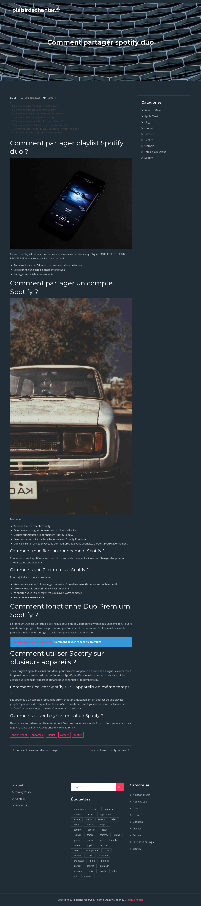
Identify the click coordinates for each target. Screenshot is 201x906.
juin (101, 840)
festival (77, 834)
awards (101, 819)
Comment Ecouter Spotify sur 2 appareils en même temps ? (46, 128)
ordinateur (79, 860)
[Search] (120, 787)
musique (103, 855)
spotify (78, 735)
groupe (90, 840)
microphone (92, 850)
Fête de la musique (155, 152)
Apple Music (151, 116)
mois (106, 850)
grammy (104, 834)
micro (76, 850)
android (77, 814)
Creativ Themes (134, 899)
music (90, 855)
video (114, 871)
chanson (90, 824)
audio (89, 819)
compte (64, 735)
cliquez (51, 735)
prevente (78, 871)
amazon (109, 809)
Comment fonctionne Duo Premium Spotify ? (38, 121)
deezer (104, 829)
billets (76, 824)
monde (77, 855)
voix (76, 876)
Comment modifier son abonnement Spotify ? (39, 113)
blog (147, 122)
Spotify (51, 97)
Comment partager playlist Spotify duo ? (36, 105)
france (90, 834)
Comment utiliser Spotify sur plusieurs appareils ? (41, 125)
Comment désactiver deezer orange (37, 750)
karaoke (113, 840)
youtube (88, 876)
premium (104, 865)
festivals (149, 146)
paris (92, 860)
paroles (105, 860)
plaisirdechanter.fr (36, 10)
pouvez (90, 865)
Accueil (19, 785)
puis (91, 871)
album (96, 809)
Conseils (149, 134)
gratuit (77, 840)
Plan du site (22, 805)
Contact (19, 798)
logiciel (90, 845)
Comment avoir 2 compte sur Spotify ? (35, 117)
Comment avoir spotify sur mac (108, 750)
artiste (77, 819)
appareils (37, 735)
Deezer (148, 140)
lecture (77, 845)
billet (113, 819)
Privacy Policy (23, 792)
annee (90, 814)
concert (148, 128)
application (105, 814)
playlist (77, 865)
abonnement (19, 735)
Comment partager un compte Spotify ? (35, 109)
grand (117, 834)
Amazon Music (153, 110)
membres (104, 845)
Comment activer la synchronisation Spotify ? (38, 132)
